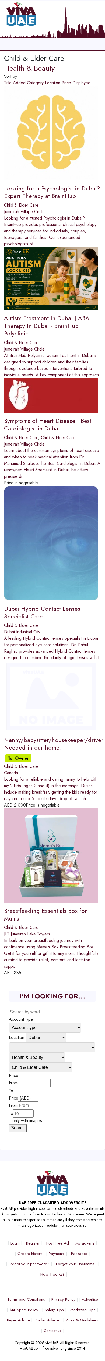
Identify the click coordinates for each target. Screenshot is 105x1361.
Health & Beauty (29, 68)
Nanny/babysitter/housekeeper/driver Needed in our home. (53, 744)
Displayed (81, 83)
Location (53, 83)
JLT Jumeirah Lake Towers (27, 934)
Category (36, 83)
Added (20, 83)
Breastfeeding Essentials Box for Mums (45, 914)
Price (67, 83)
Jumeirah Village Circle (24, 211)
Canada (11, 773)
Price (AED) (20, 1098)
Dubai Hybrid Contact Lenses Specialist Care (42, 612)
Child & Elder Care (21, 205)
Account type (21, 1019)
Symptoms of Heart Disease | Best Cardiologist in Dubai (47, 424)
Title (8, 83)
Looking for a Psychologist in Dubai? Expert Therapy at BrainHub (52, 192)
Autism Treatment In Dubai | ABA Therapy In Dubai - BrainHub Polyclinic (46, 326)
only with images (27, 1121)
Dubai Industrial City (22, 632)
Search (18, 1128)
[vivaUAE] (40, 14)
